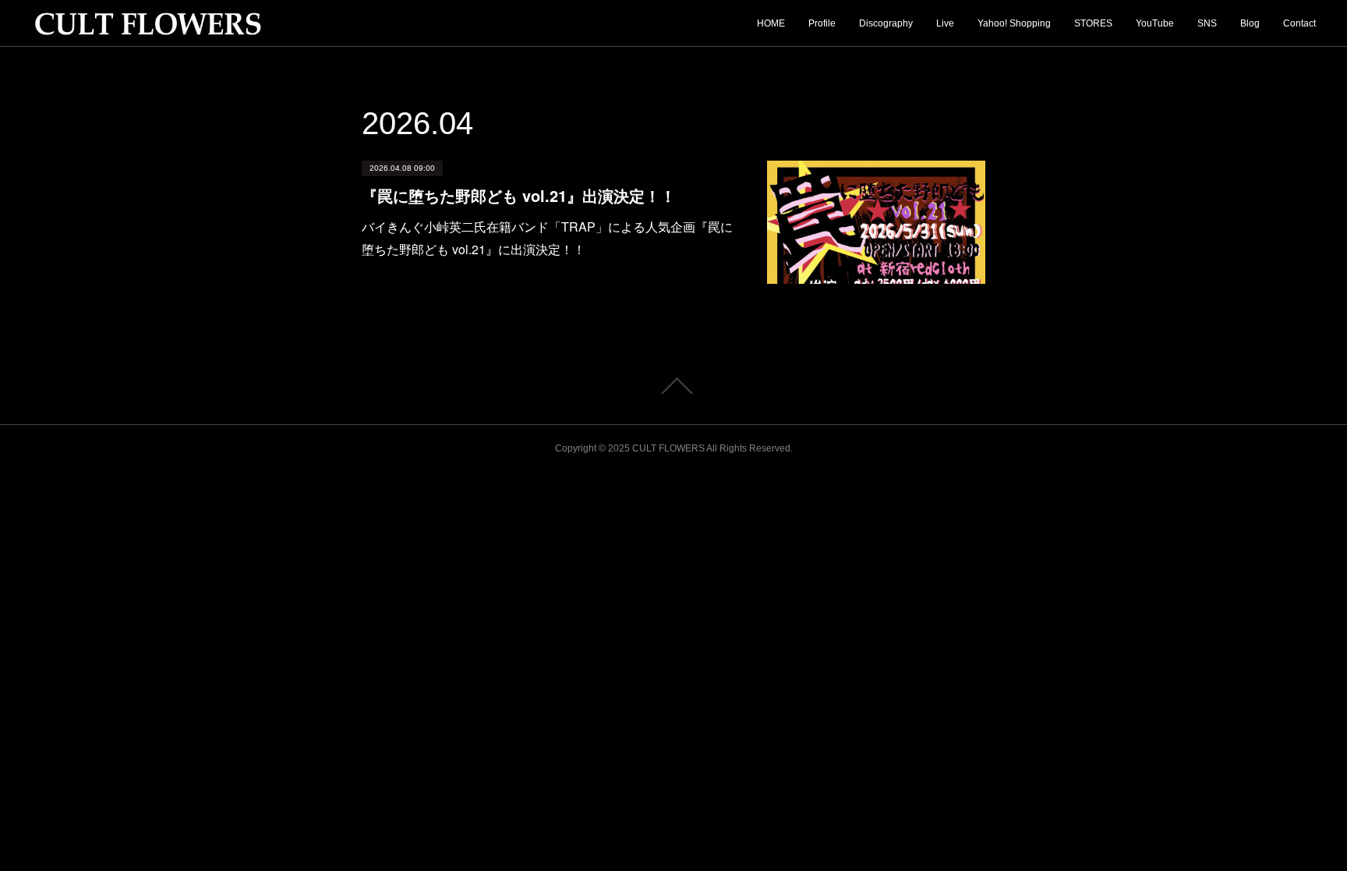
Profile (822, 23)
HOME (771, 23)
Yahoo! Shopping (1014, 23)
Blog (1250, 23)
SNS (1207, 23)
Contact (1299, 23)
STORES (1093, 23)
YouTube (1155, 23)
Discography (886, 23)
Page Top (673, 386)
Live (945, 23)
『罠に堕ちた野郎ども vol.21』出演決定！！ (519, 195)
